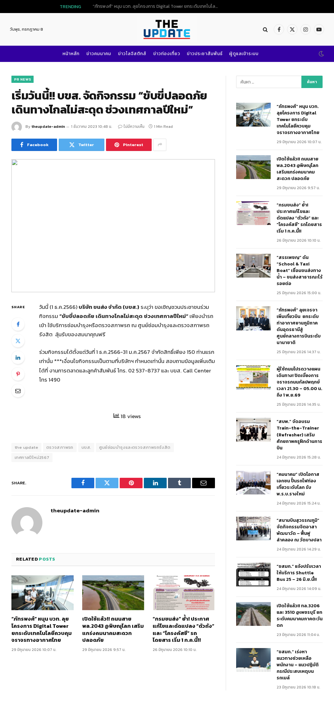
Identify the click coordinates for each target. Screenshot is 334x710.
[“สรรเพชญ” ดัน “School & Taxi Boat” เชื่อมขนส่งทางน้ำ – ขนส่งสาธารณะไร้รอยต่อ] (253, 266)
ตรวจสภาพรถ (59, 447)
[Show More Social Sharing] (159, 145)
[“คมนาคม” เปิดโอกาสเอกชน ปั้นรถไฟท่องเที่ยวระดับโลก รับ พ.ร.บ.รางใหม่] (253, 482)
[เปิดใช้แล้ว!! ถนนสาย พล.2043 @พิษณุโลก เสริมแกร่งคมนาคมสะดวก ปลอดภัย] (113, 592)
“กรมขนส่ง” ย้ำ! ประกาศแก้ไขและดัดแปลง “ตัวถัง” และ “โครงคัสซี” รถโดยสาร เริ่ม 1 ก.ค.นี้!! (183, 629)
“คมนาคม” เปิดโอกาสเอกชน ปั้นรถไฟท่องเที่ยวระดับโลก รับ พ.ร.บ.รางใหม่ (298, 484)
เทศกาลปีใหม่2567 (32, 457)
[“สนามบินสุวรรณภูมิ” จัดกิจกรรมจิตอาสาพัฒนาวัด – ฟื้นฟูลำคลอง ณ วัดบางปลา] (253, 528)
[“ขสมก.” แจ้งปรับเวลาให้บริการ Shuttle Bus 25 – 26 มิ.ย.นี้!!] (253, 574)
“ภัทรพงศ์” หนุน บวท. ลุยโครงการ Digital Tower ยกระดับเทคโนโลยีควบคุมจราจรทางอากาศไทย (41, 629)
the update (26, 447)
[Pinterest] (17, 374)
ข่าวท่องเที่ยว (166, 53)
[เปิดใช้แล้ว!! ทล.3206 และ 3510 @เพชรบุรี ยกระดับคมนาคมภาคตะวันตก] (253, 614)
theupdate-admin (48, 126)
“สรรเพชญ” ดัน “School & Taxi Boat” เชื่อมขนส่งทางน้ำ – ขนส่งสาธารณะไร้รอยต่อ (300, 270)
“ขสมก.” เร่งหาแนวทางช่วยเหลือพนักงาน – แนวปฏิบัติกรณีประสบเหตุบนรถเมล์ (298, 665)
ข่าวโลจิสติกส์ (132, 53)
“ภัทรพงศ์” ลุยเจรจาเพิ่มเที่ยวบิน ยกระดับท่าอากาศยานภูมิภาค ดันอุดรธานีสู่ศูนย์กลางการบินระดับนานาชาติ (299, 326)
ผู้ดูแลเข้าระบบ (244, 53)
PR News (22, 79)
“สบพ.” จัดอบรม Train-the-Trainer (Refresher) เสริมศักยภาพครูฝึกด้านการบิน (299, 434)
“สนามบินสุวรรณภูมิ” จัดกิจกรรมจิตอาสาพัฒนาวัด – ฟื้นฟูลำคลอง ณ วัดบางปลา (299, 530)
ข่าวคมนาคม (99, 53)
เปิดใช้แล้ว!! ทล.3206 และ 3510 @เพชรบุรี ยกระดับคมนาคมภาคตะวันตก (300, 616)
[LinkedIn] (17, 357)
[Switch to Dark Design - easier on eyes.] (320, 54)
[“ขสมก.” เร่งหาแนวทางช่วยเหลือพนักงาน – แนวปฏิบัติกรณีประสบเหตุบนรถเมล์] (253, 660)
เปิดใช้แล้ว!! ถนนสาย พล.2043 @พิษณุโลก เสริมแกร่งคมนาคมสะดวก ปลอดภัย (173, 6)
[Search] (265, 29)
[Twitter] (17, 340)
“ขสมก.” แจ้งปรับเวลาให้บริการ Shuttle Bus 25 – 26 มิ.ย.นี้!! (299, 573)
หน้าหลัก (71, 53)
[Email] (17, 390)
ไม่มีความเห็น (134, 126)
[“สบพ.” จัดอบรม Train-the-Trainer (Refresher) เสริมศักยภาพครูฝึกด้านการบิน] (253, 430)
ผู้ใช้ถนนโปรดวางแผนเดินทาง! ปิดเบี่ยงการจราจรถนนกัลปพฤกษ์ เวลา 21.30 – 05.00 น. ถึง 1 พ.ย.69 (299, 382)
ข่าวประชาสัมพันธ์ (205, 53)
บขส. (86, 447)
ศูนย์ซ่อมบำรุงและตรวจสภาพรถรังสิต (134, 447)
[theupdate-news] (167, 29)
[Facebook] (17, 324)
